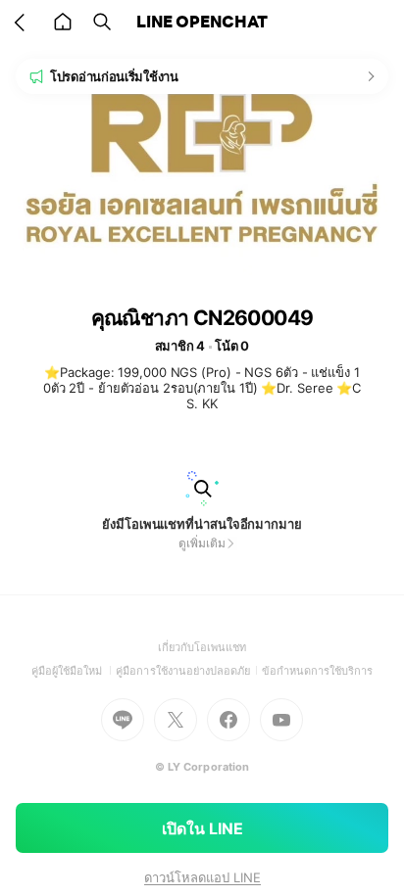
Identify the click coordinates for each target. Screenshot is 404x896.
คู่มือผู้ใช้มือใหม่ (74, 671)
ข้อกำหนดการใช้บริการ (318, 671)
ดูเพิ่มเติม (201, 543)
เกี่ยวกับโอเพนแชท (202, 647)
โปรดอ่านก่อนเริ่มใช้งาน (114, 76)
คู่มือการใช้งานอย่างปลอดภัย (188, 671)
